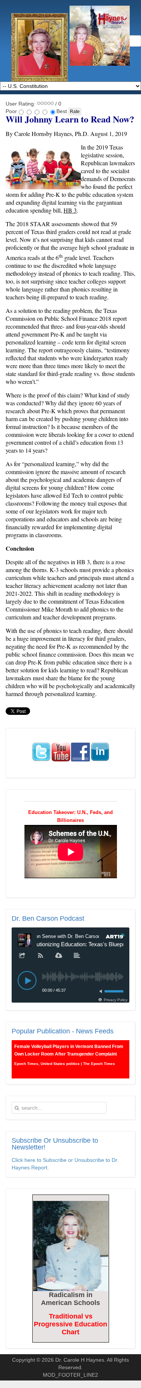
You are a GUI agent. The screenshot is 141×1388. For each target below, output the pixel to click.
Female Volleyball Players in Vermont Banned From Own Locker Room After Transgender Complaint (68, 1050)
